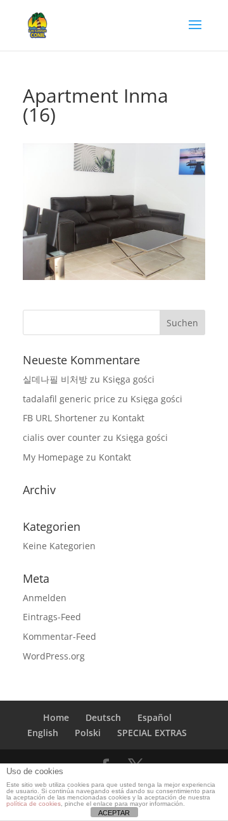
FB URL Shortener (60, 418)
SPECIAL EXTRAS (152, 733)
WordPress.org (54, 656)
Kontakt (128, 418)
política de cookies (33, 803)
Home (56, 717)
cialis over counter (62, 437)
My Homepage (53, 457)
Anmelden (44, 598)
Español (154, 717)
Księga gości (129, 379)
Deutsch (103, 717)
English (42, 733)
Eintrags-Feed (52, 617)
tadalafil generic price (69, 399)
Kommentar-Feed (59, 636)
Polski (88, 733)
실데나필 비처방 (55, 379)
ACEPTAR (114, 813)
